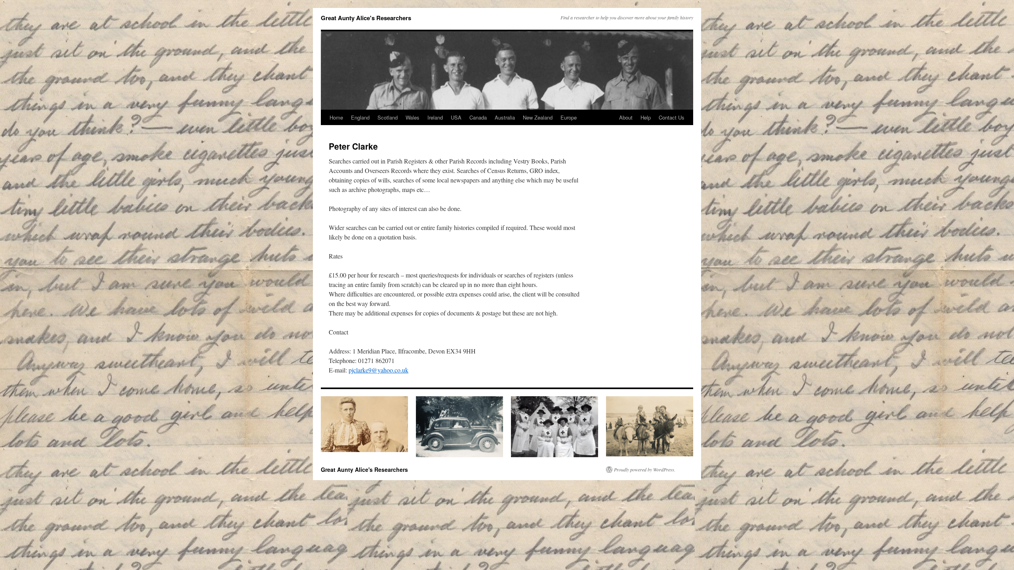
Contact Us (671, 117)
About (626, 117)
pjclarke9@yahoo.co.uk (378, 370)
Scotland (387, 117)
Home (336, 117)
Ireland (435, 117)
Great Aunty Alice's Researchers (366, 17)
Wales (412, 117)
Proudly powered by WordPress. (644, 469)
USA (456, 117)
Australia (505, 117)
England (360, 117)
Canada (478, 117)
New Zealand (538, 117)
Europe (568, 117)
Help (645, 117)
